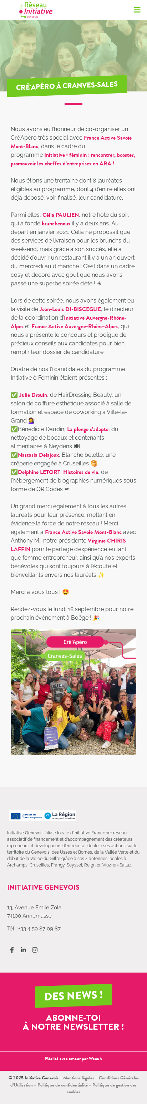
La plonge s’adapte (87, 429)
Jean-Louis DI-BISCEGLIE (70, 309)
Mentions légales (78, 1077)
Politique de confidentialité (62, 1084)
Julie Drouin (33, 395)
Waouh (95, 1058)
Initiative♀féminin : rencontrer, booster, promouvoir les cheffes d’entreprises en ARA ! (73, 159)
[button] (137, 10)
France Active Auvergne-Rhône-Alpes (74, 326)
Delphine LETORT (39, 472)
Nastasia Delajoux (38, 455)
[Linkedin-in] (23, 950)
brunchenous (56, 223)
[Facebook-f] (12, 950)
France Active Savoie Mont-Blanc (83, 532)
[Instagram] (35, 950)
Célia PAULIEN (60, 215)
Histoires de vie (80, 472)
